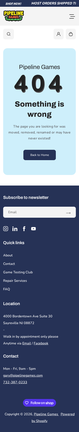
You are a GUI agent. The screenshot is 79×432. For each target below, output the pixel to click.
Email (26, 343)
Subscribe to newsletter (25, 197)
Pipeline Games (46, 414)
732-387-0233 (15, 382)
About (8, 255)
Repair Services (15, 280)
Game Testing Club (18, 272)
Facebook (41, 343)
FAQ (6, 289)
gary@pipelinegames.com (23, 375)
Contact (9, 263)
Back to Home (39, 155)
